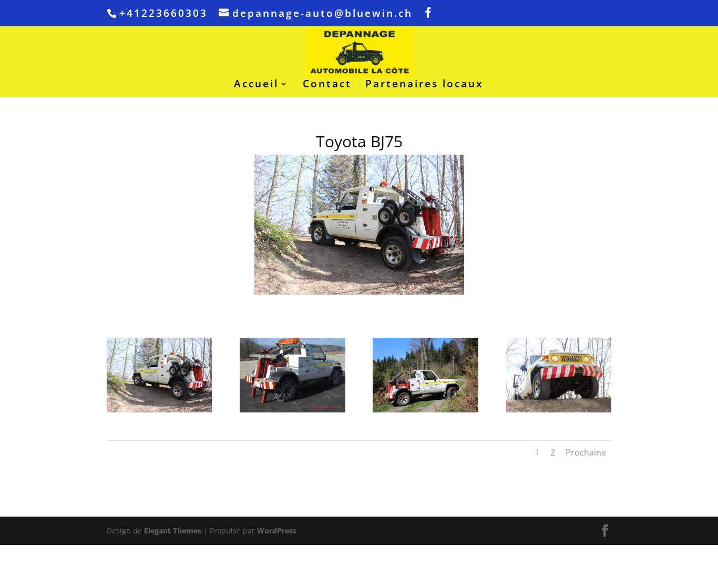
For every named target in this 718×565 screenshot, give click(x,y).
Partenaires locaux (424, 85)
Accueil (256, 85)
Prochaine (586, 452)
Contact (327, 85)
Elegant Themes (172, 531)
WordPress (276, 531)
